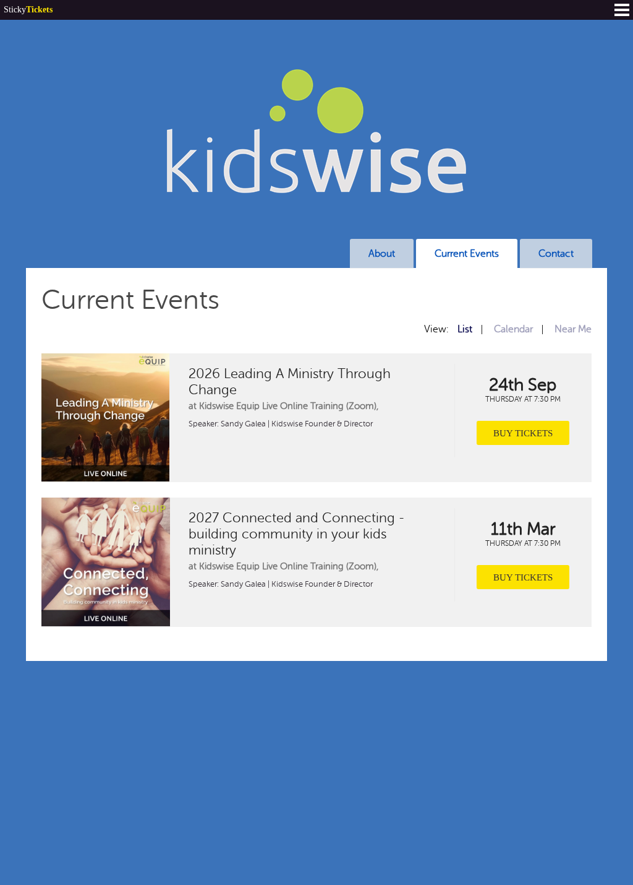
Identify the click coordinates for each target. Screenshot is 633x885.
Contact (556, 253)
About (381, 253)
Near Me (573, 329)
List (464, 329)
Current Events (467, 253)
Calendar (513, 329)
